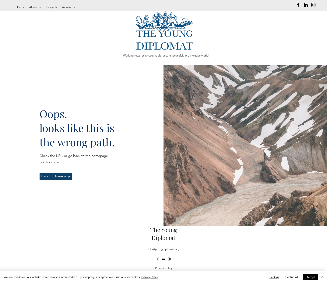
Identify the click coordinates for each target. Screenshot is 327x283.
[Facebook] (298, 5)
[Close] (322, 277)
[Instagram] (313, 5)
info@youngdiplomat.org (163, 249)
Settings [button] (274, 277)
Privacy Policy (149, 277)
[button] (56, 176)
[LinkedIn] (306, 5)
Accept (311, 277)
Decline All (291, 277)
